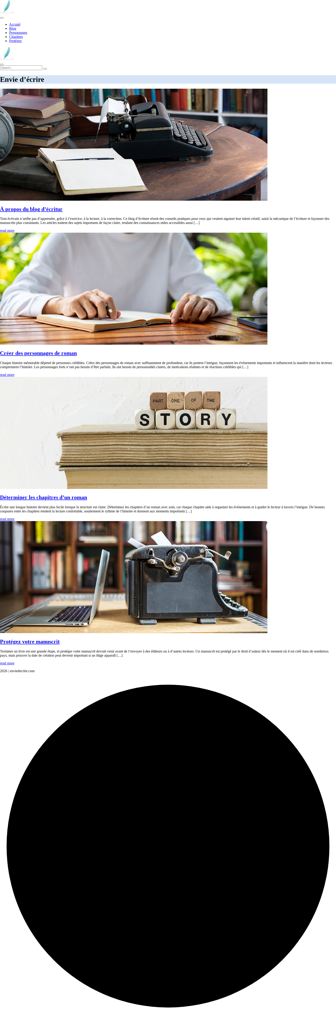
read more (7, 230)
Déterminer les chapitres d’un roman (43, 497)
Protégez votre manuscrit (30, 642)
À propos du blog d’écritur (31, 209)
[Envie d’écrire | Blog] (7, 12)
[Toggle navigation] (2, 18)
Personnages (18, 33)
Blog (12, 28)
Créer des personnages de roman (38, 353)
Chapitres (16, 37)
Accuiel (14, 24)
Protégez (15, 41)
